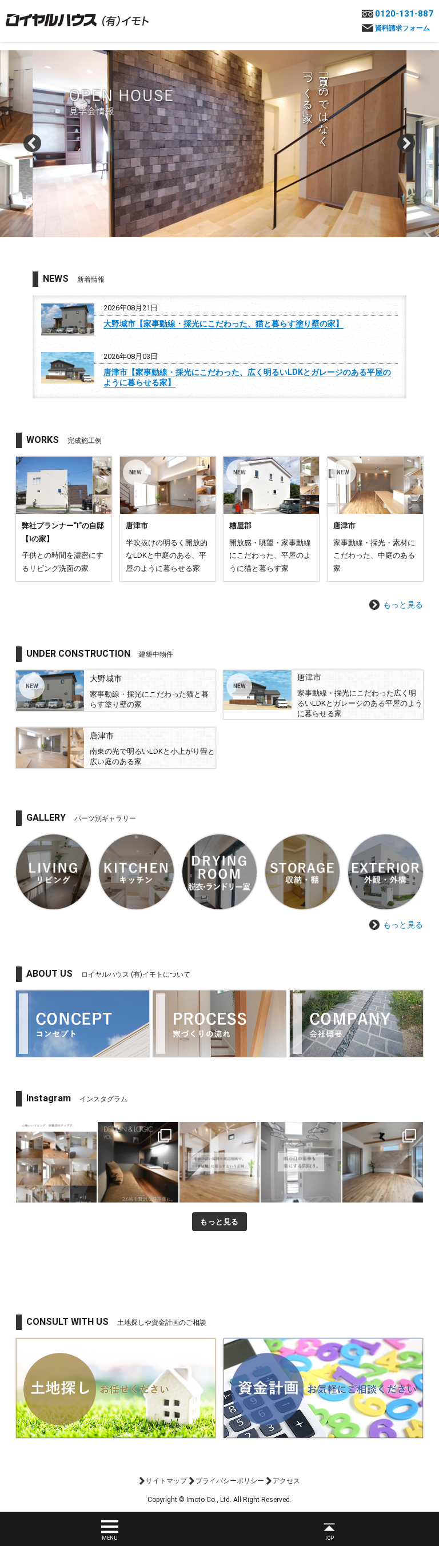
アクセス (286, 1481)
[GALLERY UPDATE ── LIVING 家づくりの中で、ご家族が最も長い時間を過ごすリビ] (56, 1162)
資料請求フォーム (402, 28)
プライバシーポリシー (229, 1481)
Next (406, 143)
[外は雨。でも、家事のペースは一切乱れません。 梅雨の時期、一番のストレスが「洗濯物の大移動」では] (301, 1162)
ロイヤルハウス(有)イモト (77, 19)
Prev (32, 143)
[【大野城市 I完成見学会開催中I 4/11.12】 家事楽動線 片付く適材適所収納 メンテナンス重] (382, 1162)
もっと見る (403, 604)
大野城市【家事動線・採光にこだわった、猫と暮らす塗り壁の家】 (223, 323)
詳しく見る (63, 519)
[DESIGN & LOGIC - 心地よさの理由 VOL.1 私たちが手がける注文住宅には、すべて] (138, 1162)
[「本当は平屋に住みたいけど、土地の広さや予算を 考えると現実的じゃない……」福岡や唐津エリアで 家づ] (219, 1162)
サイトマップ (166, 1481)
